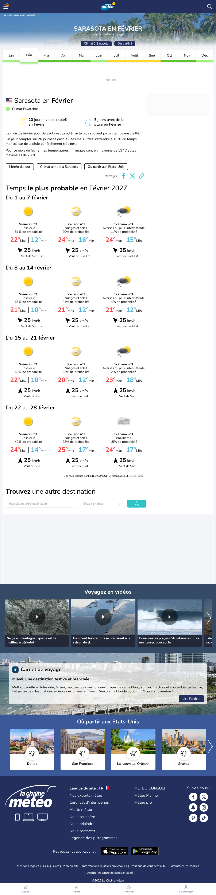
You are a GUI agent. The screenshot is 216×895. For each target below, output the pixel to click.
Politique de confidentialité (148, 866)
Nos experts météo (86, 795)
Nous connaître (82, 816)
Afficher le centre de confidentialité (110, 873)
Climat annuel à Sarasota (59, 166)
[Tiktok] (204, 818)
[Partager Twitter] (132, 176)
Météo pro (143, 802)
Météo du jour (19, 166)
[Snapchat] (193, 807)
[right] (208, 618)
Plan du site (70, 866)
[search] (209, 6)
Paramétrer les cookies (184, 866)
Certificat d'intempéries (89, 802)
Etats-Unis (19, 15)
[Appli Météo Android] (145, 851)
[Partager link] (141, 176)
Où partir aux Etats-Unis (106, 166)
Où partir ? (124, 43)
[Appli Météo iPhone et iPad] (114, 851)
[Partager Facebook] (123, 176)
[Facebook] (193, 797)
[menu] (6, 6)
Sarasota (31, 15)
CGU (46, 866)
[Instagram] (204, 807)
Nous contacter (82, 830)
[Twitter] (204, 797)
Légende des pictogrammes (93, 837)
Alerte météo (81, 809)
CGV (56, 866)
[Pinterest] (193, 818)
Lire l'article (191, 698)
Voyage (7, 15)
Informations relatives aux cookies (104, 866)
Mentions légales (28, 866)
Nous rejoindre (82, 823)
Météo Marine (146, 795)
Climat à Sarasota (96, 43)
